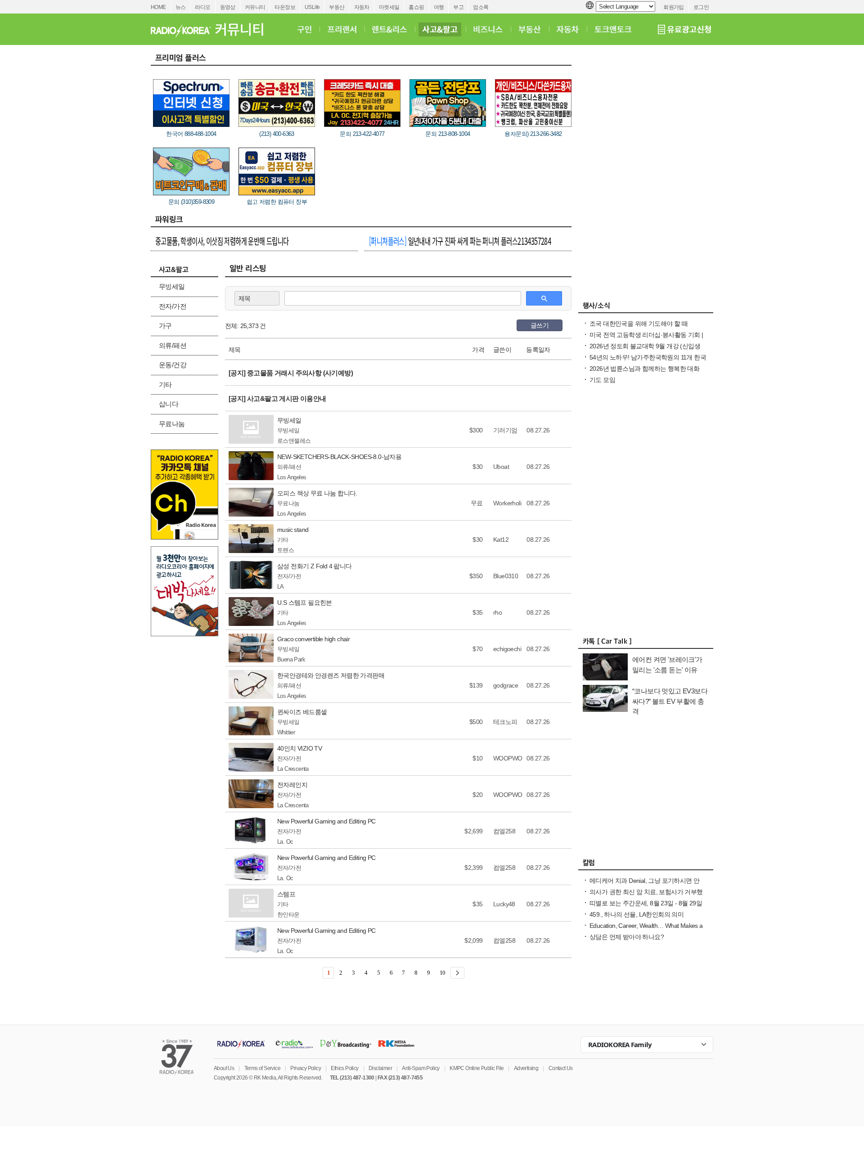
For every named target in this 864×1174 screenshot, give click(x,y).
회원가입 (673, 7)
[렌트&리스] (389, 29)
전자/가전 (172, 306)
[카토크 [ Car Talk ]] (646, 643)
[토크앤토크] (613, 29)
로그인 (701, 7)
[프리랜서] (342, 29)
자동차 (361, 7)
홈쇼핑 (416, 7)
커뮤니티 (255, 7)
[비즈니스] (488, 29)
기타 (165, 384)
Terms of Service (262, 1068)
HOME (158, 7)
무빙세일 (172, 286)
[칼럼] (646, 865)
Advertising (526, 1068)
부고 (458, 7)
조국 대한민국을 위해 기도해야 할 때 (639, 323)
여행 (439, 7)
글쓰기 (540, 325)
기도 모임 (602, 379)
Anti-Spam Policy (420, 1068)
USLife (312, 7)
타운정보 (284, 7)
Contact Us (561, 1068)
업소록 (480, 7)
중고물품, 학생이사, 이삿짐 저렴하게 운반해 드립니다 (222, 240)
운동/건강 (172, 365)
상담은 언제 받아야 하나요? (627, 936)
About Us (224, 1068)
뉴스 (181, 7)
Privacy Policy (305, 1068)
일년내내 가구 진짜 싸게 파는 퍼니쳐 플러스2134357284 (460, 240)
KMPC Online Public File (477, 1068)
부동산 (336, 7)
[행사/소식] (646, 307)
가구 (165, 325)
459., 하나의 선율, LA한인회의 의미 (637, 914)
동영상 (227, 7)
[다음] (457, 973)
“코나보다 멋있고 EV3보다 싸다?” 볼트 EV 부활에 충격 (669, 701)
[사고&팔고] (440, 29)
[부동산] (529, 29)
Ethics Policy (344, 1068)
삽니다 (168, 404)
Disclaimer (380, 1068)
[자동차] (567, 29)
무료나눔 (172, 423)
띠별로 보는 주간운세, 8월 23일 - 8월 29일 (646, 903)
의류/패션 (172, 345)
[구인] (304, 29)
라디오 (202, 7)
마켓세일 (389, 7)
